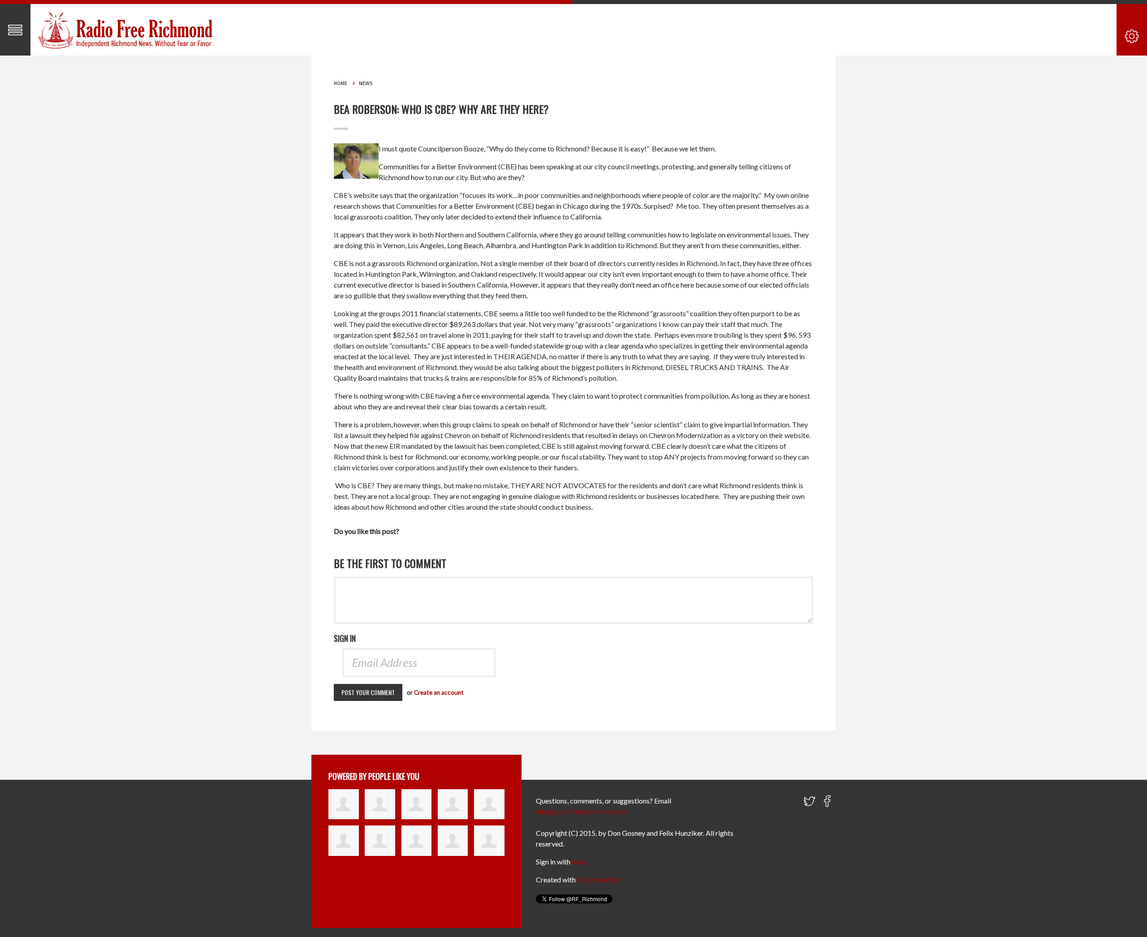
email (580, 861)
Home (340, 83)
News (366, 83)
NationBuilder (599, 879)
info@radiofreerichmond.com (581, 811)
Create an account (439, 692)
